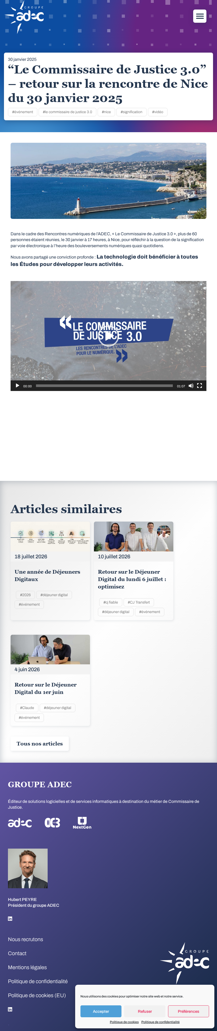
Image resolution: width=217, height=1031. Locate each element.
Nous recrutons (25, 939)
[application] (108, 336)
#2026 (25, 595)
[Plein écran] (199, 385)
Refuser (145, 1011)
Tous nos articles (40, 744)
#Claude (27, 708)
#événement (22, 112)
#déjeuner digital (54, 595)
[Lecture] (17, 385)
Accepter (101, 1011)
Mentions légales (27, 967)
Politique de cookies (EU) (37, 995)
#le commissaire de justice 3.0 (67, 112)
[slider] (104, 385)
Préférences (188, 1011)
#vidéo (157, 112)
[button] (108, 336)
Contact (17, 953)
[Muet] (191, 385)
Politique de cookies (124, 1022)
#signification (131, 112)
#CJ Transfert (139, 602)
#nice (106, 112)
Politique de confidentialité (160, 1022)
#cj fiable (110, 602)
